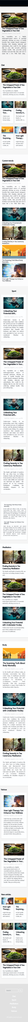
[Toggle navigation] (3, 3)
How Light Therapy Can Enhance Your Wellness (12, 280)
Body (14, 1007)
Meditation (14, 1003)
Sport (14, 1000)
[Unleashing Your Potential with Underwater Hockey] (7, 104)
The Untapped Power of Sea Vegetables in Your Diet (13, 29)
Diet (14, 996)
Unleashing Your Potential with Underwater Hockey (12, 224)
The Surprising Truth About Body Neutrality (12, 261)
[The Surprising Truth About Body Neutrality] (7, 130)
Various (14, 1011)
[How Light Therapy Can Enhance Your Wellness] (20, 130)
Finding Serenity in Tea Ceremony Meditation (13, 242)
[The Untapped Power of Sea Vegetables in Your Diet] (14, 20)
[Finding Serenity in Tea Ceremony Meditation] (20, 104)
